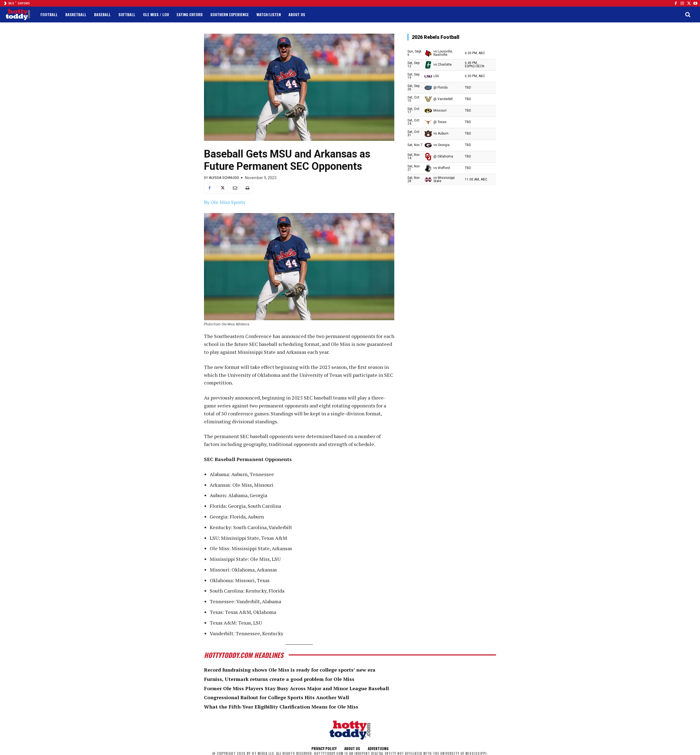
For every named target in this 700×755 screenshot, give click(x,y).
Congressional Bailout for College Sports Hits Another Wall (276, 697)
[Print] (247, 188)
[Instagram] (682, 3)
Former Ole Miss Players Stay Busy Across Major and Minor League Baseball (296, 688)
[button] (687, 14)
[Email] (234, 188)
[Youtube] (695, 3)
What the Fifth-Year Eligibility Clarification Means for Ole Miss (281, 706)
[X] (222, 188)
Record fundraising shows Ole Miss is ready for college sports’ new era (289, 669)
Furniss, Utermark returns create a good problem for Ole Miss (279, 679)
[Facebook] (676, 3)
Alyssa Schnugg (224, 177)
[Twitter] (689, 3)
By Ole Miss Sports (224, 202)
